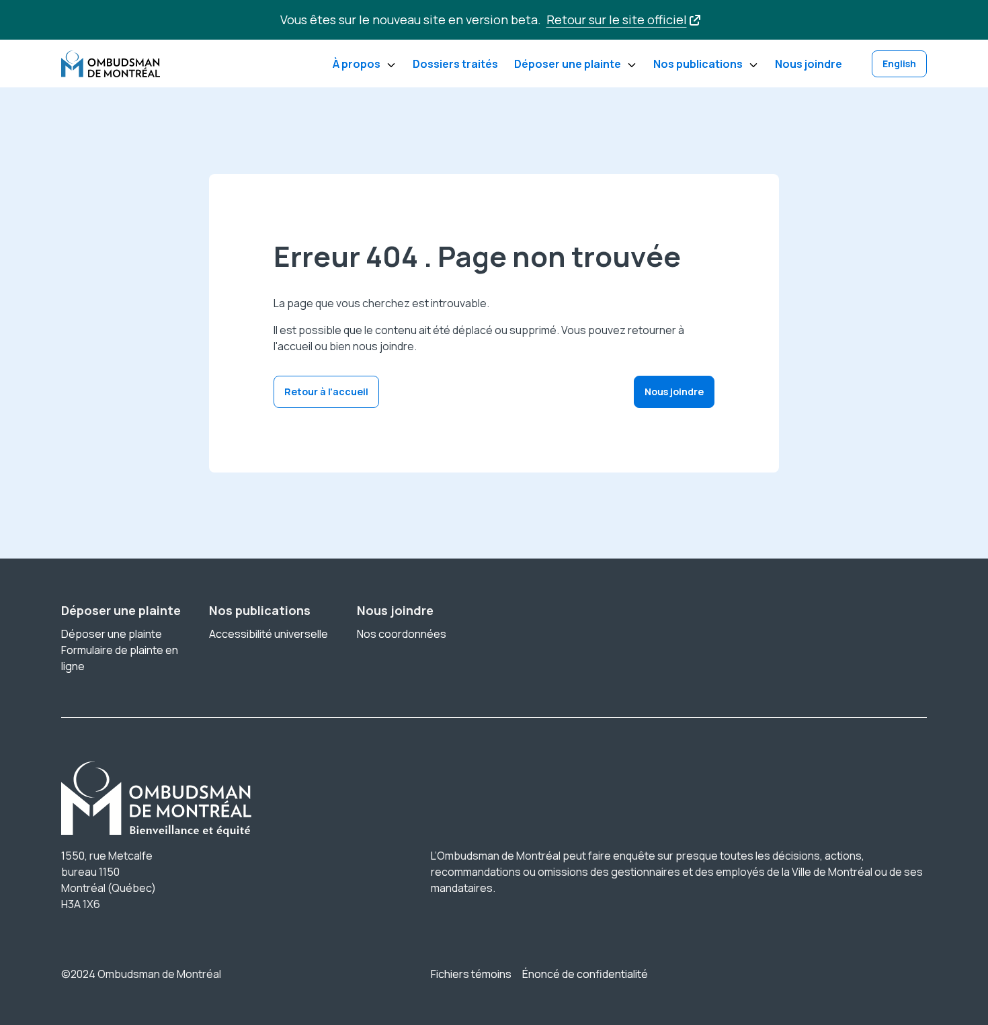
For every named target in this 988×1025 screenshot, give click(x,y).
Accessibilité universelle (268, 633)
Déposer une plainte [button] (567, 63)
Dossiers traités (455, 63)
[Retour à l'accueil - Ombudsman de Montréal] (110, 63)
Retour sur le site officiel (616, 19)
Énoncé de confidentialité (585, 974)
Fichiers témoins (471, 974)
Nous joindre (808, 63)
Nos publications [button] (698, 63)
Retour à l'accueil (326, 391)
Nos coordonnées (401, 633)
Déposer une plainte (111, 633)
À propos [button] (356, 63)
